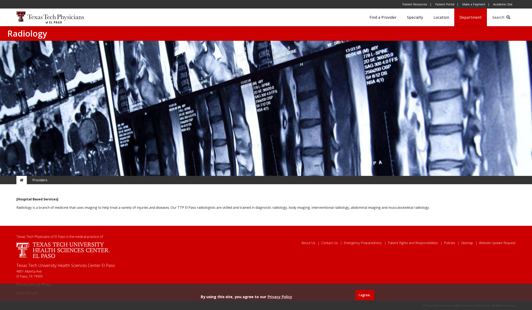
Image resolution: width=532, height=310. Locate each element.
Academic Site (502, 4)
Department (470, 17)
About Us (308, 243)
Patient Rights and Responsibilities (413, 243)
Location (441, 17)
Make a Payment (473, 4)
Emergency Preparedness (363, 243)
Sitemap (467, 243)
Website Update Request (497, 243)
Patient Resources (414, 4)
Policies (449, 243)
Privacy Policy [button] (279, 296)
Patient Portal (444, 4)
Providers (39, 180)
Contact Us (329, 243)
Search (498, 17)
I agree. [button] (365, 295)
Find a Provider (383, 17)
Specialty (415, 17)
